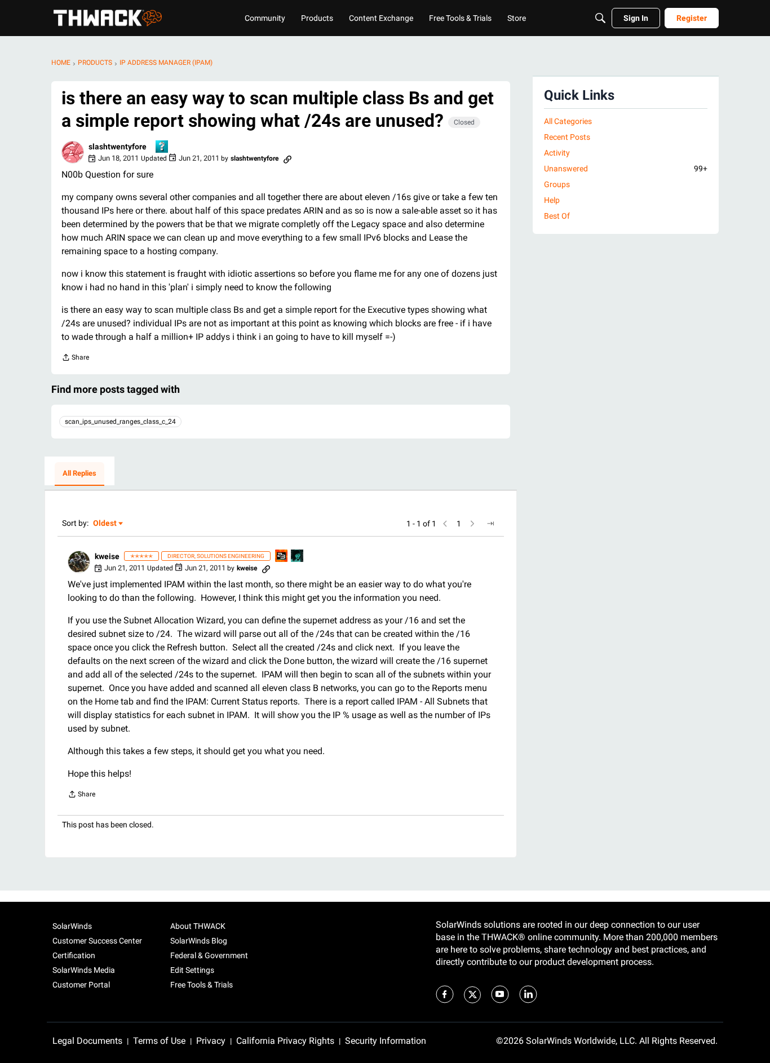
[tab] (79, 474)
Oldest (105, 524)
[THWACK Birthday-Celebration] (282, 556)
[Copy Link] (287, 158)
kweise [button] (107, 556)
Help (552, 200)
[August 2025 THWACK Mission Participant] (297, 556)
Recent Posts (567, 136)
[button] (72, 152)
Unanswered (625, 168)
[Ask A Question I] (162, 147)
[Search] (600, 18)
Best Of (557, 215)
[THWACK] (107, 18)
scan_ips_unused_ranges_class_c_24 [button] (120, 422)
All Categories (568, 121)
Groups (557, 184)
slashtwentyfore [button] (117, 146)
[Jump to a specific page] (490, 524)
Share (75, 358)
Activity (557, 152)
